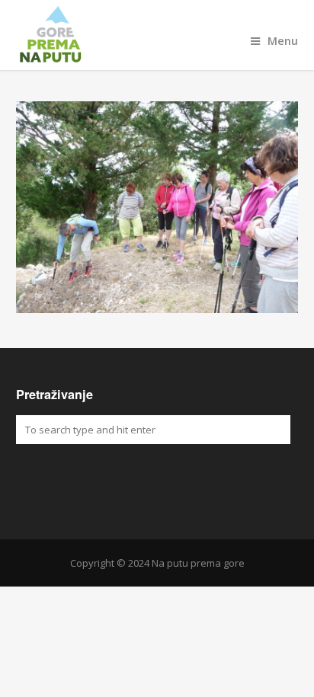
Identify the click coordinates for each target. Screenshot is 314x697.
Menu (283, 41)
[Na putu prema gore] (157, 35)
